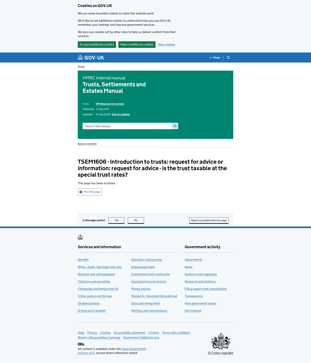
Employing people (143, 267)
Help (81, 333)
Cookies (105, 333)
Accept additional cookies (97, 44)
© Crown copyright (220, 353)
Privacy (92, 333)
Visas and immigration (145, 303)
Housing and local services (148, 281)
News (188, 267)
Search (175, 126)
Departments (193, 259)
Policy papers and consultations (206, 289)
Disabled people (88, 303)
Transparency (194, 296)
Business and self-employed (96, 274)
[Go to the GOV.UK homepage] (91, 58)
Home (81, 66)
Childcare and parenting (94, 281)
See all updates (121, 114)
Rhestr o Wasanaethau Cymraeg (99, 337)
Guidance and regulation (201, 274)
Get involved (193, 310)
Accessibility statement (129, 333)
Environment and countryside (150, 274)
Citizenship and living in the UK (98, 289)
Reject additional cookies (137, 44)
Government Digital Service (141, 337)
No (139, 220)
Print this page (92, 191)
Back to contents (87, 143)
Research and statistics (200, 281)
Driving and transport (92, 310)
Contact (153, 333)
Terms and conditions (176, 333)
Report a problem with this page (209, 220)
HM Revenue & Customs (110, 103)
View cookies (166, 44)
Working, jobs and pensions (149, 310)
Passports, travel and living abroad (154, 296)
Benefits (83, 259)
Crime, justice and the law (95, 296)
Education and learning (146, 259)
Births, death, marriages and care (100, 267)
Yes (120, 220)
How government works (200, 303)
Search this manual (98, 126)
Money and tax (141, 289)
